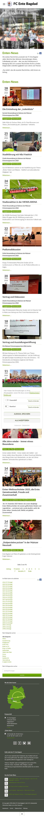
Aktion (4, 638)
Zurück (17, 569)
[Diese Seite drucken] (38, 54)
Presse (4, 654)
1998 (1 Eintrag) (6, 628)
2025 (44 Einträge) (7, 584)
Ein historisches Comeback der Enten (19, 786)
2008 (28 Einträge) (7, 617)
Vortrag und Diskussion (13, 297)
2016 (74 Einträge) (7, 601)
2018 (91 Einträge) (7, 597)
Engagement (7, 118)
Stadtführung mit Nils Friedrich (17, 154)
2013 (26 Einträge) (7, 607)
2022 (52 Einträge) (7, 590)
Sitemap (25, 808)
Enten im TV (5, 646)
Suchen (22, 675)
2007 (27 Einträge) (7, 619)
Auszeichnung (6, 640)
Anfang (8, 569)
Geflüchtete (5, 650)
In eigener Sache (8, 500)
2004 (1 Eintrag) (6, 625)
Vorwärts (21, 571)
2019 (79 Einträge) (7, 595)
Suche (11, 808)
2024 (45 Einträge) (7, 586)
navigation (4, 4)
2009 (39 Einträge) (7, 615)
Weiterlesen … (6, 128)
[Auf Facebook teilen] (40, 54)
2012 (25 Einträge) (7, 609)
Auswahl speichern (22, 414)
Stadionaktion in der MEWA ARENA (19, 202)
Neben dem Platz (8, 449)
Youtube (29, 743)
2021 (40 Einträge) (7, 592)
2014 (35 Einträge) (7, 605)
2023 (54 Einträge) (7, 588)
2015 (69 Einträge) (7, 603)
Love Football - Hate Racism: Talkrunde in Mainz (21, 790)
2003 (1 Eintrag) (6, 627)
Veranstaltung (16, 118)
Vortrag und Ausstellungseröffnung (19, 342)
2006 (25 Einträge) (7, 621)
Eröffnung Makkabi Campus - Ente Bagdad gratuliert (23, 794)
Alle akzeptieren (22, 420)
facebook (19, 743)
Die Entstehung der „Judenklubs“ (18, 109)
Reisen (4, 656)
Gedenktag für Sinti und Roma (17, 782)
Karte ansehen (11, 738)
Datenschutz (18, 808)
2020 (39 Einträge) (7, 594)
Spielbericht (5, 658)
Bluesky (24, 743)
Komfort (13, 406)
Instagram (15, 743)
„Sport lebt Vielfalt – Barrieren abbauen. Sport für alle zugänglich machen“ (23, 779)
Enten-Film (5, 644)
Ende (29, 571)
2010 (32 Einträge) (7, 613)
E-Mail (8, 727)
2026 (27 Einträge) (7, 582)
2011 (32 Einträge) (7, 611)
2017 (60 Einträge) (7, 599)
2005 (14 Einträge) (7, 623)
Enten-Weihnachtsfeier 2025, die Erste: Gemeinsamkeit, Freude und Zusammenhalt (21, 492)
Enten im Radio (6, 648)
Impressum (5, 808)
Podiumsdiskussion (11, 249)
